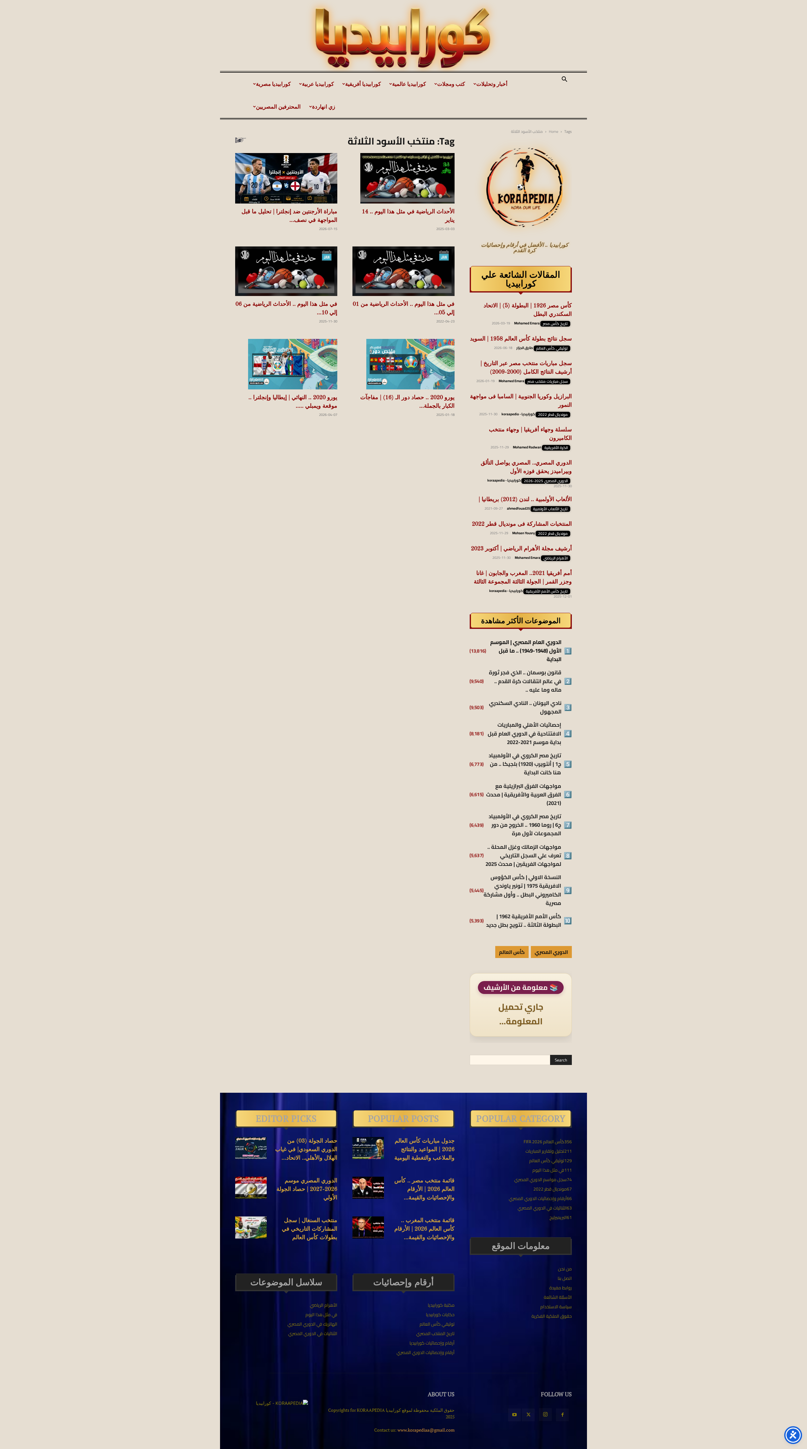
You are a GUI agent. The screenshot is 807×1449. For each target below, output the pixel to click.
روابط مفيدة (560, 1288)
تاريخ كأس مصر (555, 324)
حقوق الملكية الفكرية (551, 1316)
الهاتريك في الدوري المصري (312, 1324)
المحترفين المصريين (278, 106)
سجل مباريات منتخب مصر (547, 381)
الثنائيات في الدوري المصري (312, 1333)
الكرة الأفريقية (556, 448)
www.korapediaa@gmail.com (426, 1430)
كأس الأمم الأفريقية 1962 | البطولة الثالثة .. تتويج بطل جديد (523, 920)
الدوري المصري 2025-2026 (546, 481)
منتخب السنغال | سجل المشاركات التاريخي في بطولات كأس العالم (309, 1229)
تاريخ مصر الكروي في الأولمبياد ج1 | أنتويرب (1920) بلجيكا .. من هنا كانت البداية (525, 764)
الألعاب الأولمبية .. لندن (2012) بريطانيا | (525, 499)
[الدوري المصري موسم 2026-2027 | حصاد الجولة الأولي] (251, 1188)
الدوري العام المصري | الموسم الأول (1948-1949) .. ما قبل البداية (525, 651)
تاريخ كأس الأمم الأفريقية (547, 591)
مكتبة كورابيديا (441, 1305)
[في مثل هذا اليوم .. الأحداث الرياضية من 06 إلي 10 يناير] (286, 271)
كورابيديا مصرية (273, 83)
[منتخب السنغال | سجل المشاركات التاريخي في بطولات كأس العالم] (251, 1227)
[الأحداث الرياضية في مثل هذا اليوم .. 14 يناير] (403, 178)
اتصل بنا (565, 1278)
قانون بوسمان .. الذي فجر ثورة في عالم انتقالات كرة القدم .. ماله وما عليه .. (525, 681)
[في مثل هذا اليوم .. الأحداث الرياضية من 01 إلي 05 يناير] (403, 271)
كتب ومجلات (451, 83)
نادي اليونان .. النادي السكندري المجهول (525, 707)
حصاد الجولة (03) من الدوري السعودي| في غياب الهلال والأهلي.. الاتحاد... (306, 1149)
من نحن (565, 1269)
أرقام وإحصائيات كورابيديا (432, 1343)
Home (553, 131)
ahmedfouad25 (518, 508)
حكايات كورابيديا (440, 1314)
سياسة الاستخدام (556, 1307)
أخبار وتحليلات (492, 83)
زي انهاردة (323, 106)
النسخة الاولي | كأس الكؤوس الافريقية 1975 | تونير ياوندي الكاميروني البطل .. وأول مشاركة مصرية (522, 890)
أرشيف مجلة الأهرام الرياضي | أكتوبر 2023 (521, 549)
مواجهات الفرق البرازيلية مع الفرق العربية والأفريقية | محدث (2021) (523, 795)
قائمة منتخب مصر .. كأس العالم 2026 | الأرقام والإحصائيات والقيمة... (424, 1189)
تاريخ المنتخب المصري (435, 1333)
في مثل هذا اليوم (321, 1314)
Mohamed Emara (527, 323)
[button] (564, 80)
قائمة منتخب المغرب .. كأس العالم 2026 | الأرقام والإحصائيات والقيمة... (424, 1229)
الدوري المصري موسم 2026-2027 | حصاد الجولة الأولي (306, 1189)
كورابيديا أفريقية (363, 83)
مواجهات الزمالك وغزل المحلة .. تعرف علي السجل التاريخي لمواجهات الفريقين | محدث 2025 (523, 856)
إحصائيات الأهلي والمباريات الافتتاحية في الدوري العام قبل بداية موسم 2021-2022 (524, 734)
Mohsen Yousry (523, 533)
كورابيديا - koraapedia (518, 414)
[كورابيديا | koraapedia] (403, 38)
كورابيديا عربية (318, 83)
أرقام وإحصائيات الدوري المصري (426, 1352)
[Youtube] (514, 1415)
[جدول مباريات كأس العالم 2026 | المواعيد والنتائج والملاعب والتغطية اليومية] (368, 1148)
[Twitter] (528, 1415)
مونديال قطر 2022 (553, 414)
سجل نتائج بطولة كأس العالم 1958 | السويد (521, 339)
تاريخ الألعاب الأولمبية (550, 509)
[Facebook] (562, 1415)
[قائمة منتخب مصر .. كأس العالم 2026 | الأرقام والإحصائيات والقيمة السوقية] (368, 1188)
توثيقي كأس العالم (552, 348)
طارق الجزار (524, 348)
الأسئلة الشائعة (558, 1297)
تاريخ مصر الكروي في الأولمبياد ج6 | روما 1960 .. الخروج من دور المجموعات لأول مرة (525, 825)
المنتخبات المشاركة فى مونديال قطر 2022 (522, 524)
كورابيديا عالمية (409, 83)
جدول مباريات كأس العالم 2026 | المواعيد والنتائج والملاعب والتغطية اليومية (424, 1149)
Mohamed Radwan (527, 447)
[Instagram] (545, 1414)
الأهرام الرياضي (555, 558)
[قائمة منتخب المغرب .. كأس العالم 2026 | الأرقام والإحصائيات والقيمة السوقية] (368, 1227)
